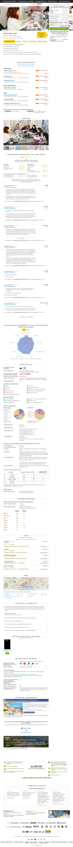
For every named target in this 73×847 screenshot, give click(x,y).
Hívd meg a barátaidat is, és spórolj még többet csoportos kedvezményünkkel (22, 700)
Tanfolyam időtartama (63, 30)
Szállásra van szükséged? (64, 36)
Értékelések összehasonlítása (43, 41)
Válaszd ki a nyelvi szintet (64, 34)
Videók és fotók (25, 41)
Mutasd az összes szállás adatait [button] (26, 537)
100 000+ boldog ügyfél (41, 1)
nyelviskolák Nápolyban (11, 591)
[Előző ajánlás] (5, 798)
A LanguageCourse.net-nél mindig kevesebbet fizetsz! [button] (59, 7)
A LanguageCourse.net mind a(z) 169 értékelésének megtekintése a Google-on (35, 813)
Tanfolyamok (18, 41)
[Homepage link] (4, 6)
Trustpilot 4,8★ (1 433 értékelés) (10, 1)
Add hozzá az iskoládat (43, 842)
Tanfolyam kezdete (63, 32)
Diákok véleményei (32, 41)
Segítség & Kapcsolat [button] (7, 4)
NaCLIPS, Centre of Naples (33, 593)
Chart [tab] (24, 329)
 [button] (17, 518)
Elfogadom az (67, 42)
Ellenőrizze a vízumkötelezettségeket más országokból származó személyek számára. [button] (20, 674)
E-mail (69, 39)
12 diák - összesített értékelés (15, 36)
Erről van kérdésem (63, 28)
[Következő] (48, 41)
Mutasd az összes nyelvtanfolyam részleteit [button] (26, 64)
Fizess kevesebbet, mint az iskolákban (26, 1)
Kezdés (51, 12)
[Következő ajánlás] (68, 798)
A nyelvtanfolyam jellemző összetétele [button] (27, 65)
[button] (66, 28)
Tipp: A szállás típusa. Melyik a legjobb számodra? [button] (26, 539)
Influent (30, 596)
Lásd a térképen (20, 38)
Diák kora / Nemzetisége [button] (9, 405)
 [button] (17, 513)
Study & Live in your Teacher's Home (11, 596)
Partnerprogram (34, 842)
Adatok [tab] (28, 329)
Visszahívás (70, 40)
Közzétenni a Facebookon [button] (29, 712)
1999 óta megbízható (53, 1)
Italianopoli (7, 593)
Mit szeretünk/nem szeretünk (9, 41)
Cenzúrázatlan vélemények (65, 1)
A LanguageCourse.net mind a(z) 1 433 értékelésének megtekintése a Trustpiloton (13, 816)
